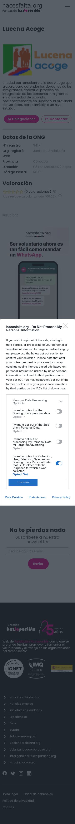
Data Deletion (14, 497)
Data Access (37, 497)
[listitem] (37, 402)
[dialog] (37, 412)
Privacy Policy (61, 497)
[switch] (59, 411)
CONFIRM (23, 482)
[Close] (67, 327)
